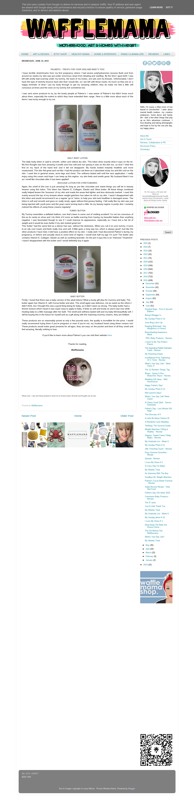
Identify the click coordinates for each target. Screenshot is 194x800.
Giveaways (145, 149)
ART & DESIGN (41, 54)
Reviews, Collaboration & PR (153, 143)
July (148, 302)
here (109, 335)
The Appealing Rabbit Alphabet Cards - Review (158, 349)
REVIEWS (153, 54)
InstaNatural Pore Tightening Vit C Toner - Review (157, 359)
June (148, 306)
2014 (145, 565)
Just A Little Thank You (155, 506)
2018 (145, 269)
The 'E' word (150, 503)
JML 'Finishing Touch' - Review (158, 449)
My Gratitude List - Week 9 (157, 441)
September (151, 295)
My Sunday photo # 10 (155, 517)
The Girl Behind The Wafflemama (153, 532)
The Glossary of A (153, 414)
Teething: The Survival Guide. (158, 426)
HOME (24, 54)
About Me (144, 136)
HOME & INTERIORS (105, 54)
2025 (145, 243)
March (149, 553)
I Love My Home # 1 (154, 521)
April (148, 549)
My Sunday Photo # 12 (155, 389)
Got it (169, 7)
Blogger (131, 789)
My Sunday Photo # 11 (155, 445)
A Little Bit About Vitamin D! (157, 418)
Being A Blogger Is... (154, 315)
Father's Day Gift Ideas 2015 (157, 493)
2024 (145, 247)
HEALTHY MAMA (80, 54)
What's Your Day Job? (154, 537)
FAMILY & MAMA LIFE (132, 54)
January (149, 560)
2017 (145, 273)
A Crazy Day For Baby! (155, 466)
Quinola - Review (152, 459)
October (149, 291)
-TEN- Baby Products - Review (158, 338)
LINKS (167, 54)
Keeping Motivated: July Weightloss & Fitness (155, 327)
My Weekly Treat (152, 470)
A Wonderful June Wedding (157, 422)
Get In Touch (146, 139)
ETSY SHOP (60, 54)
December (150, 284)
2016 (145, 277)
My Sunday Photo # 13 (155, 319)
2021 (145, 258)
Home (78, 415)
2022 (145, 254)
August (149, 298)
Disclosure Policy (148, 146)
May (148, 545)
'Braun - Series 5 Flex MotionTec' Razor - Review (158, 374)
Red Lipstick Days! (153, 393)
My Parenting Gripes (154, 354)
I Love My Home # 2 (154, 462)
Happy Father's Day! (154, 385)
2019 (145, 265)
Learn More (156, 7)
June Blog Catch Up (153, 323)
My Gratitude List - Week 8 (157, 514)
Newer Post (29, 415)
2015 (145, 280)
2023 (145, 251)
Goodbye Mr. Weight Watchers (158, 477)
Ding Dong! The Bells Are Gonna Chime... (156, 526)
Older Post (126, 415)
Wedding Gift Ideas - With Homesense (156, 380)
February (150, 556)
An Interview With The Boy (156, 473)
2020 (145, 262)
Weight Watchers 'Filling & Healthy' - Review (156, 430)
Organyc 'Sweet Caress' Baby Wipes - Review (158, 436)
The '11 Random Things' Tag (157, 370)
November (150, 287)
